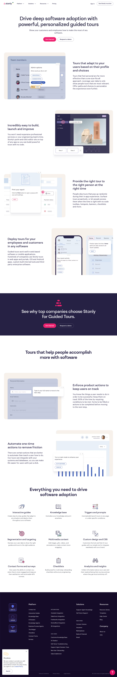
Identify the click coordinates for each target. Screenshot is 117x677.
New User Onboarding (57, 650)
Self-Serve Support (82, 613)
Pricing (54, 3)
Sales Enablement (56, 654)
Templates (103, 613)
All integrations (55, 626)
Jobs (101, 635)
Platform (19, 3)
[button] (112, 672)
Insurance (79, 627)
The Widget (32, 629)
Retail (78, 637)
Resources (43, 3)
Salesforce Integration (58, 616)
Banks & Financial (81, 634)
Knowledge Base (34, 616)
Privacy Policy (56, 673)
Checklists (32, 633)
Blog (101, 619)
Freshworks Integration (58, 619)
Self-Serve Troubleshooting (59, 644)
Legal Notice (67, 673)
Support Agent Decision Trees (60, 647)
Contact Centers (81, 624)
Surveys (31, 639)
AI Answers (32, 619)
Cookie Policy (18, 666)
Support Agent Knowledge (84, 610)
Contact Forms (33, 636)
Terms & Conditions (44, 673)
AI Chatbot (54, 640)
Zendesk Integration (57, 613)
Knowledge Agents (34, 623)
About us (102, 631)
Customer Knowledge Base (59, 637)
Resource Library (105, 610)
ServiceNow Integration (58, 623)
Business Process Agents (36, 626)
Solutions (31, 3)
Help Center (103, 616)
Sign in (92, 3)
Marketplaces (80, 631)
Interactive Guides (34, 613)
